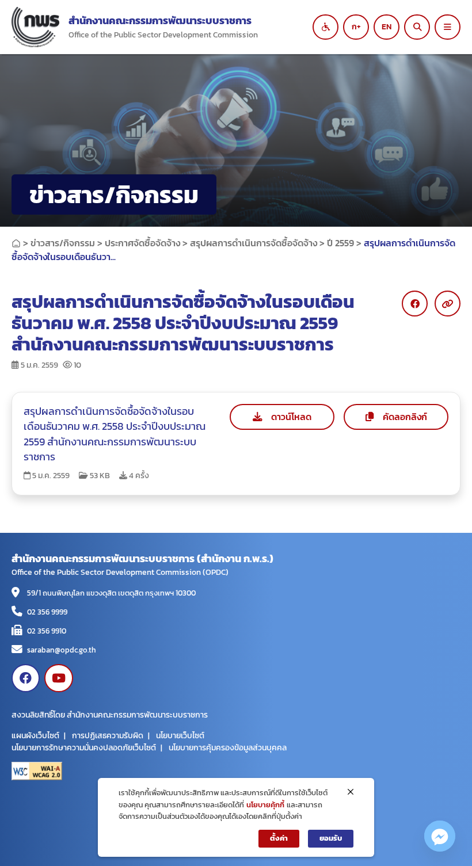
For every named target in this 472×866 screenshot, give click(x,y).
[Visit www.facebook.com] (26, 678)
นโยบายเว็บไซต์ (180, 735)
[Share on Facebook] (415, 303)
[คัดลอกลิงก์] (447, 303)
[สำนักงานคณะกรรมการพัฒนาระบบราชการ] (35, 27)
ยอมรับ (330, 838)
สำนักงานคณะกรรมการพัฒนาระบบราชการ (160, 20)
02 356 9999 (47, 611)
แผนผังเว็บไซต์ (35, 735)
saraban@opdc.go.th (61, 649)
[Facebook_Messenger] (439, 836)
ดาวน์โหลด (291, 417)
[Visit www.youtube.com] (58, 678)
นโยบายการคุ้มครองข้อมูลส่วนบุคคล (228, 747)
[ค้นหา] (417, 27)
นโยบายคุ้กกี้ (265, 804)
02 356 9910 (46, 630)
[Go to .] (16, 243)
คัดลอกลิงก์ (405, 417)
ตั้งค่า (279, 838)
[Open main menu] (447, 27)
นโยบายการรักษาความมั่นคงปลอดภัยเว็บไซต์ (84, 747)
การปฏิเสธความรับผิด (107, 735)
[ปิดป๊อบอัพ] (350, 791)
